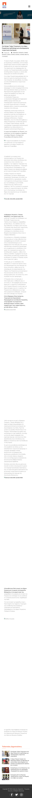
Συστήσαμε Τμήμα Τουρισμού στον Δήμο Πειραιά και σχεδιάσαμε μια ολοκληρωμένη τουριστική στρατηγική (19, 754)
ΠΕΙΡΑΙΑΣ (17, 54)
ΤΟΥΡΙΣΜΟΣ (5, 56)
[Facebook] (12, 795)
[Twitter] (16, 795)
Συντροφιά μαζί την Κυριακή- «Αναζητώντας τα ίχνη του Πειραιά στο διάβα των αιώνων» (19, 776)
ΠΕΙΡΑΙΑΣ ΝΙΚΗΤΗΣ (24, 54)
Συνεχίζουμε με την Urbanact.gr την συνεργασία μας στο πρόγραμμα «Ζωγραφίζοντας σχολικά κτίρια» (20, 769)
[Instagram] (21, 795)
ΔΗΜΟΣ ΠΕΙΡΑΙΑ (11, 54)
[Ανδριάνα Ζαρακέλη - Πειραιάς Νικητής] (7, 5)
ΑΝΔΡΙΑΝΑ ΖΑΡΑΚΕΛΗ (18, 52)
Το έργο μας (6, 52)
